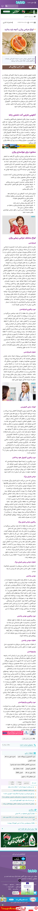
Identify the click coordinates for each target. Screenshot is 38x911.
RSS (9, 889)
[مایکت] (19, 859)
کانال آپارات (11, 887)
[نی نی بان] (20, 2)
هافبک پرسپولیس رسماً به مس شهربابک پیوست (21, 823)
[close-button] (20, 880)
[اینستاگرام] (18, 894)
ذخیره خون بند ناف (10, 757)
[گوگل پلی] (19, 863)
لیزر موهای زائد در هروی (28, 776)
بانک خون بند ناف (30, 772)
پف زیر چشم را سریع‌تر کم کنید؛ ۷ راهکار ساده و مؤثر (21, 787)
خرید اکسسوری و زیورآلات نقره (26, 757)
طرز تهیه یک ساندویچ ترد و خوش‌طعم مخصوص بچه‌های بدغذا (18, 797)
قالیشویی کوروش (30, 768)
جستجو (12, 884)
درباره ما (6, 884)
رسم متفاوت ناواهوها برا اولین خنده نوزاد (23, 790)
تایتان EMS (19, 772)
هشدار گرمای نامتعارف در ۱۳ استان (25, 814)
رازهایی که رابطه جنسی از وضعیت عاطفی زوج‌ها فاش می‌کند (18, 804)
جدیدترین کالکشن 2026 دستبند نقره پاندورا (22, 764)
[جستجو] (6, 6)
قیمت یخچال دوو (18, 768)
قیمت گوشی (31, 760)
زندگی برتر (15, 889)
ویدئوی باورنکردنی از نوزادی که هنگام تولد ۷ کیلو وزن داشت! (19, 794)
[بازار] (19, 867)
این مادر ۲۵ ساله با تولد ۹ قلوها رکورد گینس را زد (22, 800)
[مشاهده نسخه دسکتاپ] (2, 6)
